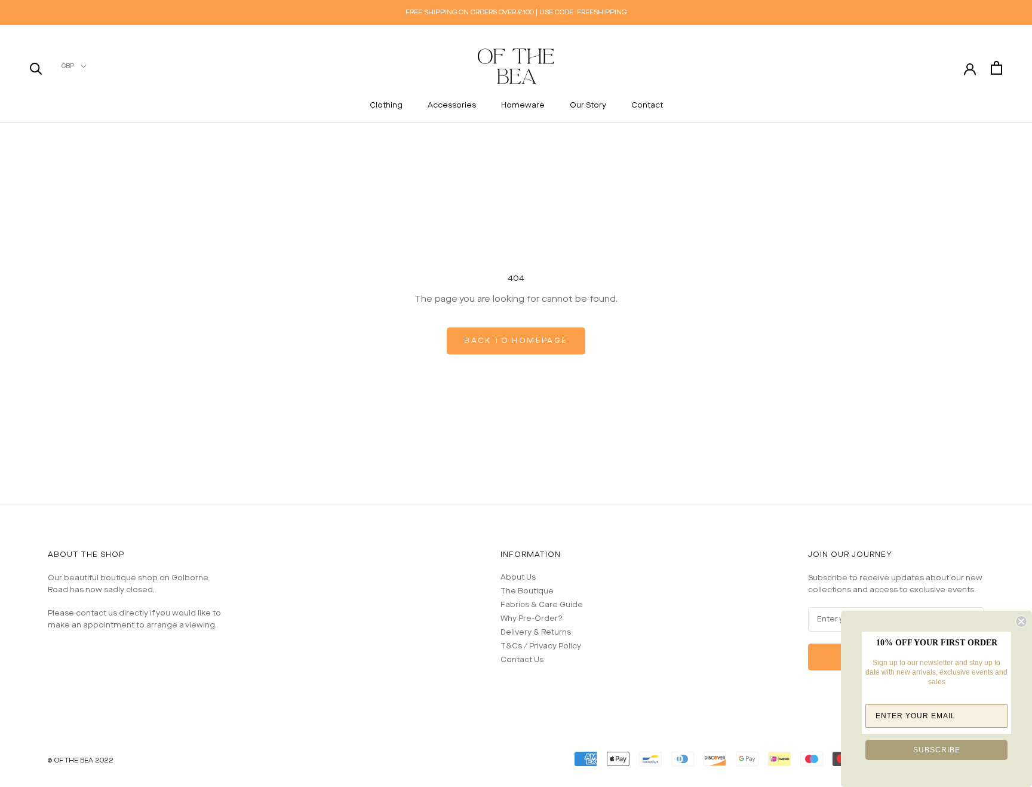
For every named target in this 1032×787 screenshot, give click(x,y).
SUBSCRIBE (936, 750)
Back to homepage (515, 340)
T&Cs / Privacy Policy (540, 646)
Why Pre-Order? (531, 618)
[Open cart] (996, 68)
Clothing (386, 105)
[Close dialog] (1021, 621)
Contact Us (521, 660)
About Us (518, 577)
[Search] (36, 68)
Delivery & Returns (535, 632)
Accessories (452, 105)
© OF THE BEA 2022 (80, 760)
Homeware (523, 105)
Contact (647, 105)
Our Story (588, 105)
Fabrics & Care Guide (541, 605)
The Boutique (527, 591)
